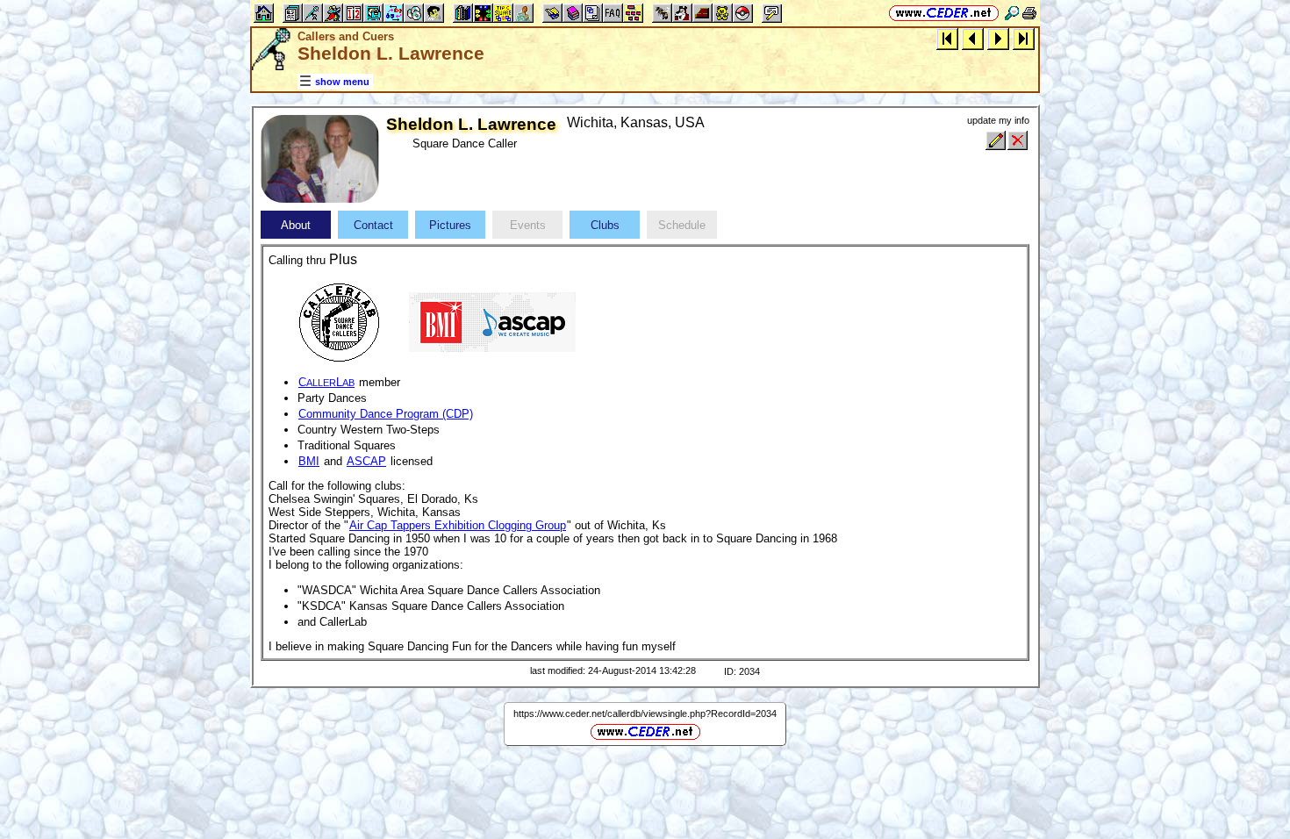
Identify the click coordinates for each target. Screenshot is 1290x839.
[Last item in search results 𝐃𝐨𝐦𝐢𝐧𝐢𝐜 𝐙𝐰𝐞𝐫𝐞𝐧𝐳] (1024, 38)
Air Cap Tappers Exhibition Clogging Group (457, 525)
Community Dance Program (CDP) (385, 413)
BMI (308, 461)
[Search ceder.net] (1012, 12)
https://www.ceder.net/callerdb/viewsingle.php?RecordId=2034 (645, 713)
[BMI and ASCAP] (492, 320)
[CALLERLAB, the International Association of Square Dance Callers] (339, 320)
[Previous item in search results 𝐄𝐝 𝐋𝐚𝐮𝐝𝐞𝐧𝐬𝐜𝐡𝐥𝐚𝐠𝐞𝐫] (973, 38)
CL (326, 382)
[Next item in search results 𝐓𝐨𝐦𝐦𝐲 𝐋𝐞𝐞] (998, 38)
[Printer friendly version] (1029, 12)
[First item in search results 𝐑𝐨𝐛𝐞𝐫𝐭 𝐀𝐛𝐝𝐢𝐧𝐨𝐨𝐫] (947, 38)
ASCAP (366, 461)
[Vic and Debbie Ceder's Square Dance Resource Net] (943, 12)
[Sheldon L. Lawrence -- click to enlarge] (320, 198)
